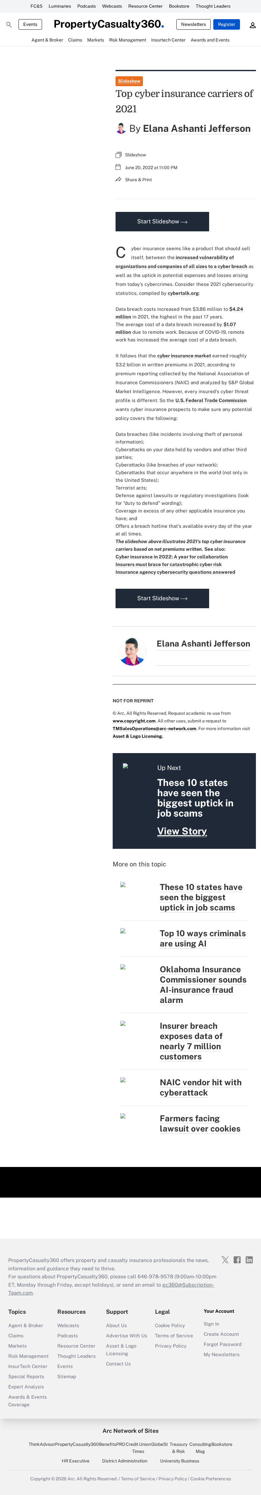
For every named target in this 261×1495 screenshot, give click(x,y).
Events (30, 24)
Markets (17, 1346)
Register (226, 24)
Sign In (211, 1324)
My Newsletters (222, 1354)
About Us (116, 1325)
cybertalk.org (183, 293)
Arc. (71, 1478)
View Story (182, 831)
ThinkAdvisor (42, 1444)
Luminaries (60, 6)
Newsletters (193, 24)
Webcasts (112, 6)
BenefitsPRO (112, 1444)
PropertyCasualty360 (77, 1444)
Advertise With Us (126, 1335)
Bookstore (179, 6)
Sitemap (66, 1376)
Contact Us (118, 1363)
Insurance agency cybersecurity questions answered (175, 572)
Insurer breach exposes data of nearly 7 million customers (191, 1041)
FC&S (36, 6)
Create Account (221, 1334)
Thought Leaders (213, 6)
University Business (179, 1460)
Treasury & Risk (178, 1448)
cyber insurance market (184, 355)
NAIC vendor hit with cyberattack (201, 1087)
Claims (16, 1335)
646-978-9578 (155, 1277)
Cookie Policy (170, 1325)
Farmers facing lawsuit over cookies (200, 1123)
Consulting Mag (200, 1448)
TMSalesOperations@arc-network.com (154, 728)
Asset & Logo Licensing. (138, 736)
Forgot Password (223, 1344)
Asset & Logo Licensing (121, 1349)
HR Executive (75, 1460)
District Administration (124, 1460)
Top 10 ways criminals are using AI (203, 938)
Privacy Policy (171, 1346)
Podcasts (86, 6)
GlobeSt (159, 1444)
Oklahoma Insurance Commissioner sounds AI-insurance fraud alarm (203, 984)
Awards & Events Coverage (27, 1400)
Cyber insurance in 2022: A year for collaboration (172, 556)
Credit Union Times (138, 1448)
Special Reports (26, 1376)
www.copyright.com (134, 720)
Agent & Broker (25, 1325)
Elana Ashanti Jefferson (197, 128)
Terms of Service (174, 1335)
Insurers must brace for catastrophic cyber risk (169, 564)
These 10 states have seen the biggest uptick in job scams (201, 897)
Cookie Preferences (210, 1478)
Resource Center (145, 6)
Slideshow (129, 81)
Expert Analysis (26, 1386)
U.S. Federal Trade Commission (211, 400)
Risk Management (28, 1356)
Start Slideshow (158, 221)
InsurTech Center (27, 1366)
